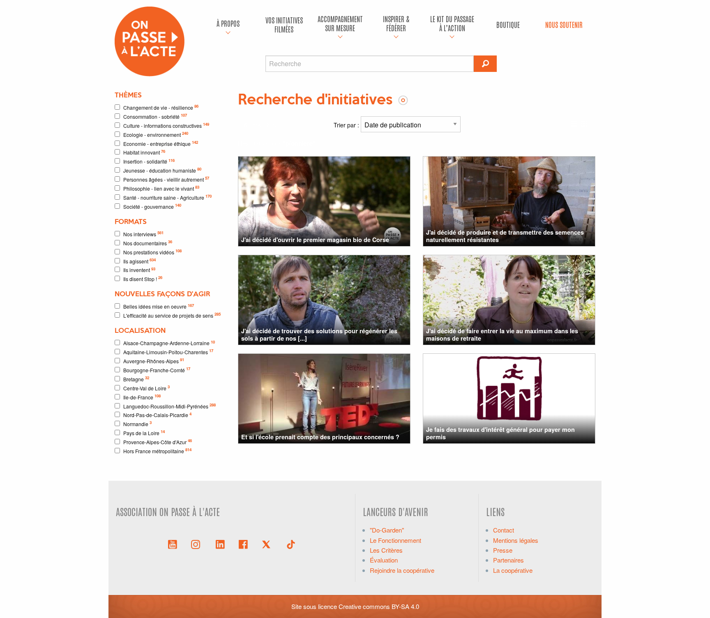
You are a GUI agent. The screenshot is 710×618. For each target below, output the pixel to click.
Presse (502, 550)
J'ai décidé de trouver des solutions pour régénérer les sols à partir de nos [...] (319, 334)
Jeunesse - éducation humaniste (162, 170)
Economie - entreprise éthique (160, 143)
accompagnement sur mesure (340, 23)
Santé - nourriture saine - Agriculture (167, 197)
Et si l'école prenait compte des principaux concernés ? (320, 437)
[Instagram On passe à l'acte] (197, 544)
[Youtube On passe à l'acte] (172, 544)
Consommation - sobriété (155, 116)
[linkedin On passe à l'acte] (220, 544)
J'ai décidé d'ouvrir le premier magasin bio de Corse (315, 239)
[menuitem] (228, 24)
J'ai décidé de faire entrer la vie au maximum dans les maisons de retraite (502, 334)
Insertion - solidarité (149, 161)
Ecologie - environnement (155, 134)
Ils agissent (139, 261)
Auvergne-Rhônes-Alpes (153, 360)
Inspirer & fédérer (396, 23)
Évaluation (384, 560)
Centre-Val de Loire (146, 388)
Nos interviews (143, 234)
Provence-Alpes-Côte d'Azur (157, 441)
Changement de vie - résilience (160, 107)
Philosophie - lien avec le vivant (161, 188)
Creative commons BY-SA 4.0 (379, 606)
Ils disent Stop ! (142, 278)
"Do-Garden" (387, 530)
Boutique (508, 24)
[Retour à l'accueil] (149, 40)
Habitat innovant (144, 152)
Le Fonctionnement (395, 540)
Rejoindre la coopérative (402, 570)
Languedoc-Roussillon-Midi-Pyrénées (169, 406)
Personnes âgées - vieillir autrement (166, 179)
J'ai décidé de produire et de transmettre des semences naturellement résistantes (505, 235)
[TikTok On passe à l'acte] (291, 544)
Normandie (137, 423)
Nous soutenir (564, 24)
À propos (228, 23)
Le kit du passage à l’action (452, 23)
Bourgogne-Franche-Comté (156, 370)
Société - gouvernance (152, 206)
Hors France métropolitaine (157, 450)
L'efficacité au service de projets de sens (172, 315)
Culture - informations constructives (166, 125)
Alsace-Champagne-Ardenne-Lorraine (169, 343)
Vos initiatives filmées (284, 24)
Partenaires (508, 560)
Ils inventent (139, 270)
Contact (503, 530)
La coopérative (512, 570)
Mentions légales (515, 540)
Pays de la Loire (144, 432)
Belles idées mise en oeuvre (158, 306)
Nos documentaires (147, 243)
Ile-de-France (142, 397)
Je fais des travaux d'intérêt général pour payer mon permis (500, 432)
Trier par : (347, 125)
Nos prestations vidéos (152, 252)
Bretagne (136, 379)
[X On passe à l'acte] (268, 544)
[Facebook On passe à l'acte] (243, 544)
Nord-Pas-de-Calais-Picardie (157, 415)
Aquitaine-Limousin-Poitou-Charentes (168, 351)
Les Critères (386, 550)
